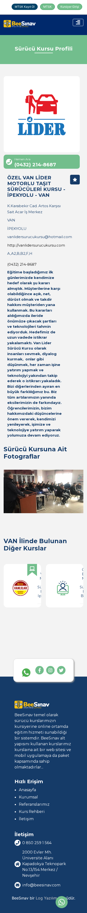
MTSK (47, 6)
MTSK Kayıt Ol (25, 6)
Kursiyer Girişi (69, 6)
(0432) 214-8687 (21, 264)
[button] (82, 593)
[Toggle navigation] (78, 22)
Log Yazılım (46, 898)
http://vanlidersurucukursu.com (36, 245)
